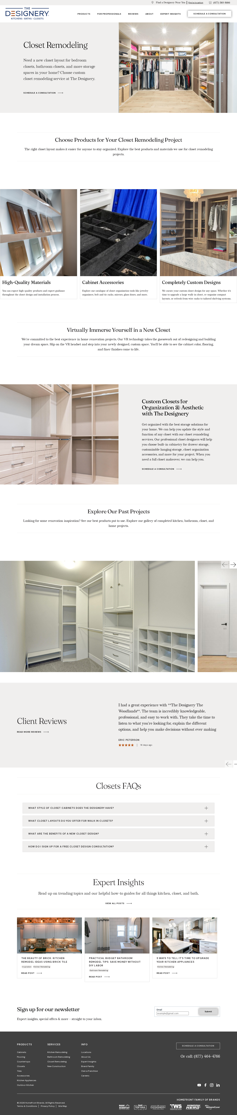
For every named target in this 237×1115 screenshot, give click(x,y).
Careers (85, 1075)
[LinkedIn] (218, 1085)
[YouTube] (199, 1085)
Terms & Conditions (27, 1106)
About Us (86, 1057)
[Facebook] (205, 1085)
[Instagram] (212, 1085)
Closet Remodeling (57, 1061)
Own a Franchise (89, 1071)
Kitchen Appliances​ (26, 1080)
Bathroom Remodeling (58, 1057)
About (149, 14)
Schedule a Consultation (209, 13)
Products (84, 14)
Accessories (23, 1075)
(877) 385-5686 (221, 2)
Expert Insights (170, 14)
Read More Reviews (29, 732)
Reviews (133, 14)
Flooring (21, 1057)
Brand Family (87, 1066)
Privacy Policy (48, 1106)
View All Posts (114, 903)
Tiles (19, 1071)
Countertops (23, 1061)
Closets (21, 1066)
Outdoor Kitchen (25, 1085)
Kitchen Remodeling (57, 1052)
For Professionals (109, 14)
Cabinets (21, 1052)
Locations (86, 1052)
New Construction (56, 1066)
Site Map (62, 1106)
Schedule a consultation (39, 93)
